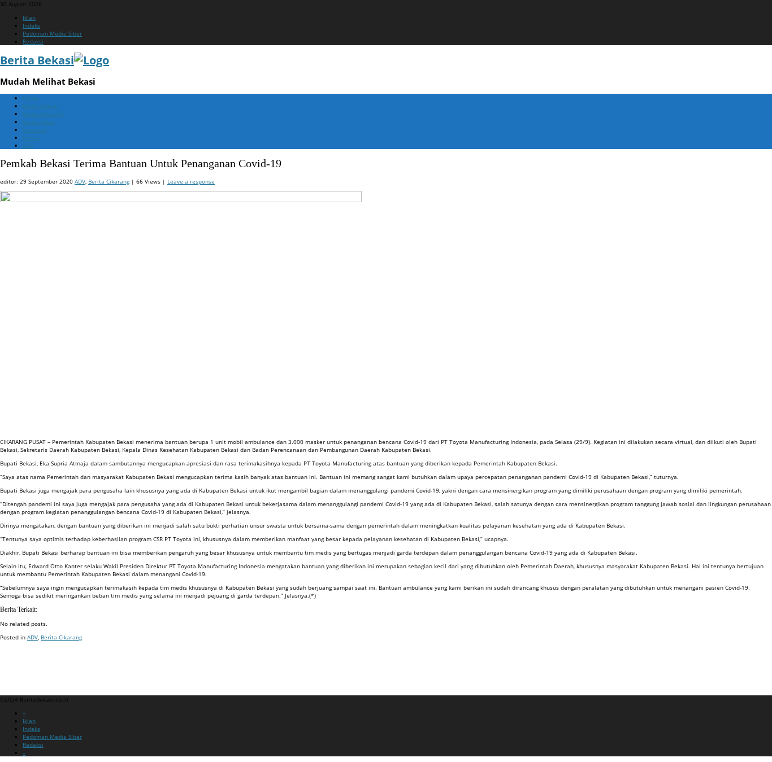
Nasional (35, 129)
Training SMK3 (19, 672)
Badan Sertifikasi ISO (28, 659)
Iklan (29, 17)
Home (30, 98)
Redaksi (33, 41)
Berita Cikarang (43, 113)
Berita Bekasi (40, 106)
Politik (31, 137)
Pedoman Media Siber (52, 33)
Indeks (31, 25)
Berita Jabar (39, 121)
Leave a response (191, 181)
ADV (28, 145)
